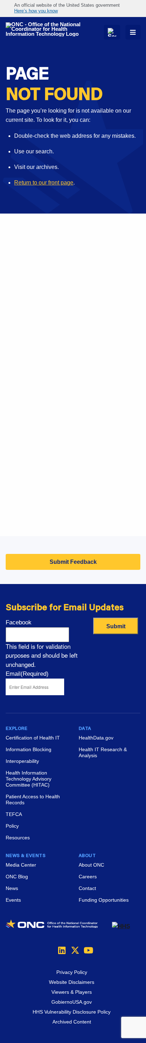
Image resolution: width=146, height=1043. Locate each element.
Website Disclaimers (71, 982)
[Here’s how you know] (73, 8)
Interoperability (22, 761)
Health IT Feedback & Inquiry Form (50, 402)
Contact (87, 888)
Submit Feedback (73, 562)
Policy (12, 826)
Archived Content (71, 1022)
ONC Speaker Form (31, 420)
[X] (73, 950)
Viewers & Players (71, 992)
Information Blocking (28, 749)
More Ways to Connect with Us (71, 278)
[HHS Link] (121, 926)
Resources (18, 837)
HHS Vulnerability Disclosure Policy (72, 1012)
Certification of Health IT (33, 738)
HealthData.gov (96, 738)
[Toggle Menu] (133, 32)
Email (27, 673)
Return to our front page (43, 183)
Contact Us (20, 438)
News (12, 888)
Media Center (21, 865)
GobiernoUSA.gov (71, 1002)
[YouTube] (85, 950)
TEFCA (14, 814)
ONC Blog (17, 876)
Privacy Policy (71, 972)
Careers (16, 482)
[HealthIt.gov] (45, 29)
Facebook (19, 622)
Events (14, 500)
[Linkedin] (60, 950)
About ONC (91, 865)
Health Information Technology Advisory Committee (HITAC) (28, 779)
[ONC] (59, 926)
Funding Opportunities (34, 518)
